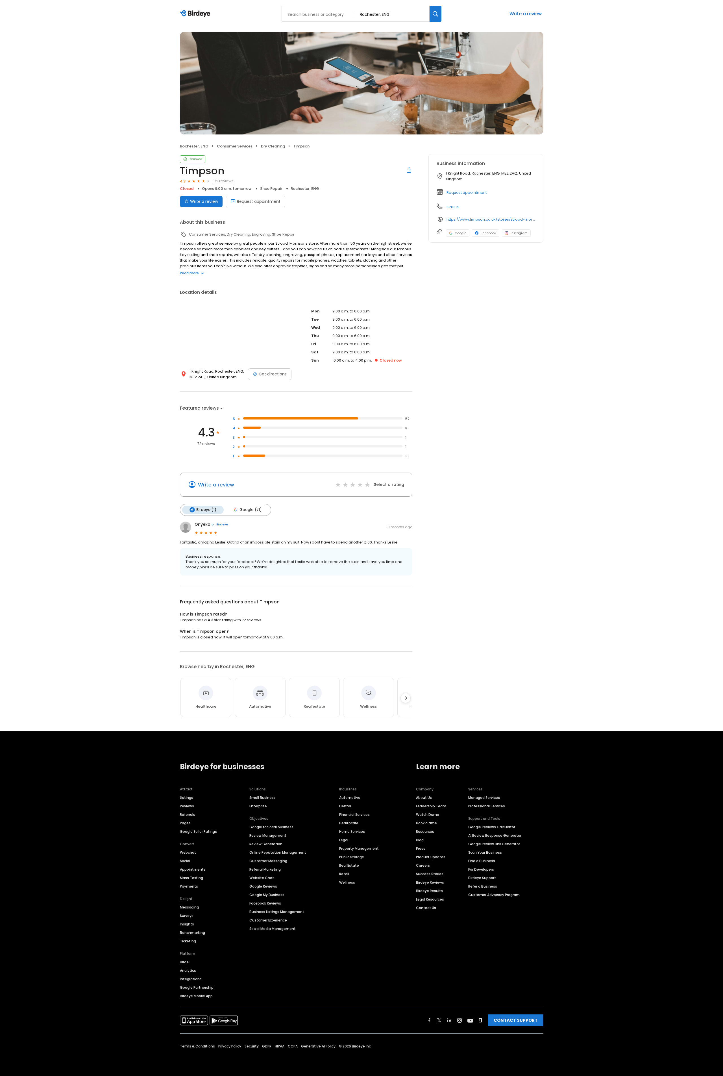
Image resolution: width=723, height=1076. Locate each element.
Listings (186, 797)
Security (252, 1046)
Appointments (193, 869)
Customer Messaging (268, 860)
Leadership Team (431, 806)
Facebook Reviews (265, 903)
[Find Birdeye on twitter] (439, 1020)
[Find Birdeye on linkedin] (449, 1020)
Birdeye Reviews (430, 882)
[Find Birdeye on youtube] (470, 1020)
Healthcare (348, 823)
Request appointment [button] (467, 192)
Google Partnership (197, 987)
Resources (425, 831)
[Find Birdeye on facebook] (429, 1020)
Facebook (488, 233)
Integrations (191, 979)
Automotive (349, 797)
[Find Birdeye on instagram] (459, 1020)
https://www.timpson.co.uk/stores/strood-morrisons (491, 219)
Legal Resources (430, 899)
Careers (423, 865)
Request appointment (258, 201)
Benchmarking (192, 932)
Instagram (519, 233)
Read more (189, 273)
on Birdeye (220, 524)
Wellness (347, 882)
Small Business (262, 797)
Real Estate (349, 865)
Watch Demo (427, 814)
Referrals (187, 814)
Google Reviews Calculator (491, 827)
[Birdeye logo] (196, 14)
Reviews (187, 806)
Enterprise (258, 806)
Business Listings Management (276, 911)
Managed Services (484, 797)
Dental (345, 806)
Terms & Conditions (197, 1046)
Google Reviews (263, 886)
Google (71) (250, 509)
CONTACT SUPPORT (515, 1020)
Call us (453, 207)
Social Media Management (272, 928)
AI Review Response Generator (494, 835)
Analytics (188, 970)
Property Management (359, 848)
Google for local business (271, 827)
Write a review (525, 13)
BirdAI (185, 962)
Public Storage (351, 857)
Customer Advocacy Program (494, 894)
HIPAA (279, 1046)
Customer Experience (268, 920)
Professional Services (486, 806)
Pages (185, 823)
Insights (187, 924)
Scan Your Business (485, 852)
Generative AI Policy (318, 1046)
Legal (343, 840)
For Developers (481, 869)
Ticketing (188, 941)
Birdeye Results (429, 890)
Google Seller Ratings (198, 831)
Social (185, 860)
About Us (424, 797)
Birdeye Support (482, 877)
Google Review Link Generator (494, 844)
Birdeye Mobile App (196, 996)
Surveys (186, 915)
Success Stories (429, 873)
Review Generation (265, 844)
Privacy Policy (229, 1046)
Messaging (189, 907)
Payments (189, 886)
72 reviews (224, 181)
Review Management (267, 835)
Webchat (188, 852)
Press (420, 848)
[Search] (435, 14)
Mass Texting (191, 877)
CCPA (293, 1046)
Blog (420, 840)
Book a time (426, 823)
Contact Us (426, 907)
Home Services (352, 831)
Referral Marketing (265, 869)
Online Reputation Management (277, 852)
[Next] (405, 698)
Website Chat (261, 877)
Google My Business (266, 894)
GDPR (266, 1046)
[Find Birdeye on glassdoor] (480, 1020)
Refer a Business (482, 886)
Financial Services (354, 814)
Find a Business (481, 860)
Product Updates (430, 857)
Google (460, 233)
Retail (344, 873)
